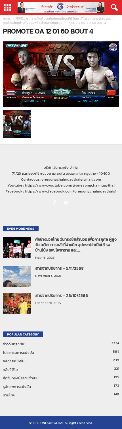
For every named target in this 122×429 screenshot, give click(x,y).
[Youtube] (67, 202)
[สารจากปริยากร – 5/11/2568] (17, 276)
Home (6, 18)
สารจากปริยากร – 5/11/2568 (59, 268)
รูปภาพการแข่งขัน (17, 386)
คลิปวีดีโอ (10, 369)
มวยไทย (9, 395)
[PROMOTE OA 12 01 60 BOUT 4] (61, 74)
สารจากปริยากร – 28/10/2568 (61, 296)
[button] (113, 7)
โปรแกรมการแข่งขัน (18, 352)
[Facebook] (56, 202)
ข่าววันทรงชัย (13, 344)
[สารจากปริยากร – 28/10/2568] (17, 303)
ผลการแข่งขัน (13, 361)
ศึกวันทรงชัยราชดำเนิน (21, 378)
